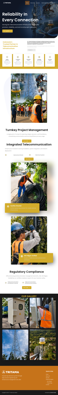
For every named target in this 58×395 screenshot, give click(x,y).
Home (27, 3)
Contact (53, 3)
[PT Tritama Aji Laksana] (7, 2)
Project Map (49, 383)
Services (38, 3)
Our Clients (49, 381)
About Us (32, 3)
